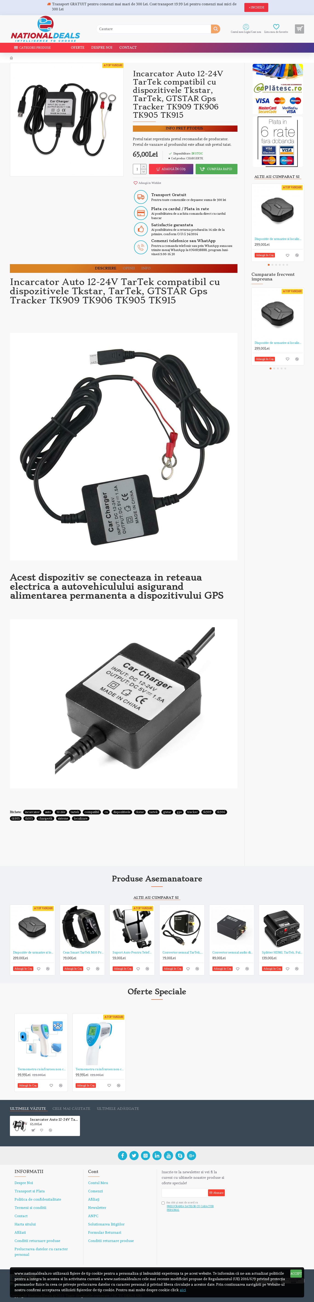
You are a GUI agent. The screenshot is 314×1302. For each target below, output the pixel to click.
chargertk (45, 818)
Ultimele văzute (28, 1109)
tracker (192, 812)
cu (106, 812)
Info (146, 268)
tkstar (140, 812)
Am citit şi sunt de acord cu (190, 1206)
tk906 (221, 812)
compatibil (92, 812)
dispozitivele (121, 812)
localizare (81, 818)
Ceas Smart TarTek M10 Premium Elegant (83, 952)
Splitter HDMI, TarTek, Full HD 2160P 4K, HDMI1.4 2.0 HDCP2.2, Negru (282, 952)
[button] (269, 265)
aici (183, 1290)
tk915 (29, 818)
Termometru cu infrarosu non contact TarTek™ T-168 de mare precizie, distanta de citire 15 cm (100, 1069)
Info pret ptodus (184, 128)
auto (48, 812)
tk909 (207, 812)
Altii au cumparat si (277, 177)
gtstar (167, 812)
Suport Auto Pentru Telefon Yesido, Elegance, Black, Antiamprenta (133, 952)
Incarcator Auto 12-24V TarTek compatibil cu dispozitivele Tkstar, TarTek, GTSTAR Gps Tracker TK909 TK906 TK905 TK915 (54, 1119)
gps (179, 812)
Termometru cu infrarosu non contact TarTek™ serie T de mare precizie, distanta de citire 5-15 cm (42, 1069)
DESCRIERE (105, 268)
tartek (75, 812)
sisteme (63, 818)
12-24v (61, 812)
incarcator (32, 812)
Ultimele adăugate (118, 1109)
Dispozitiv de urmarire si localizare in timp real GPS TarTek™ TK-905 (279, 239)
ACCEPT (296, 1273)
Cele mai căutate (71, 1109)
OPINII (129, 268)
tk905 (16, 818)
